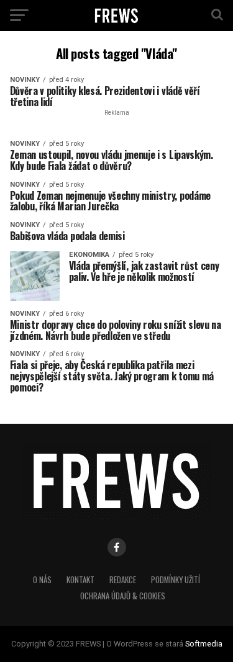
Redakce (122, 580)
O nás (42, 580)
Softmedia (203, 643)
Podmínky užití (175, 580)
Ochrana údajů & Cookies (122, 596)
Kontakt (80, 580)
